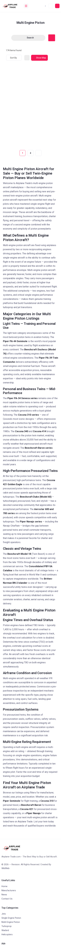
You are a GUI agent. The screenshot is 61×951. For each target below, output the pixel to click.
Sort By (13, 58)
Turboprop (6, 926)
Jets (3, 913)
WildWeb (5, 868)
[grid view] (27, 58)
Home (4, 886)
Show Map (41, 58)
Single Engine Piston (11, 918)
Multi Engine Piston (10, 922)
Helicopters (7, 934)
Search (30, 37)
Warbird (5, 930)
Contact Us (6, 898)
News (4, 894)
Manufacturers (8, 890)
